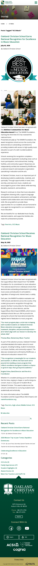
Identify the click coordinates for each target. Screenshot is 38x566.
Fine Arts (8, 224)
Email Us (19, 516)
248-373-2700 (21, 510)
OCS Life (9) (5, 462)
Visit (26, 537)
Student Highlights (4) (9, 468)
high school (16, 405)
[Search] (31, 419)
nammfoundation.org (8, 399)
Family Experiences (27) (9, 465)
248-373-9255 (20, 512)
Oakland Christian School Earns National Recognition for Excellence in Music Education (18, 39)
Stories (11, 24)
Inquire (11, 537)
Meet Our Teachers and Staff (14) (13, 474)
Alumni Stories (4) (7, 471)
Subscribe (6, 413)
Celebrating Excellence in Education (13, 451)
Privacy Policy (19, 559)
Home (3, 24)
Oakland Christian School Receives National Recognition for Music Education (18, 236)
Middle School (26, 405)
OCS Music (16, 224)
